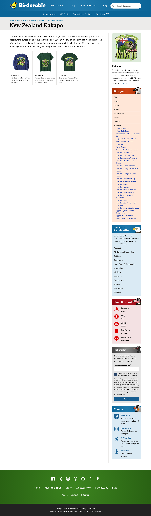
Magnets (117, 276)
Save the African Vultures (125, 152)
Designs (25, 20)
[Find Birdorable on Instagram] (68, 479)
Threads (125, 450)
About (65, 494)
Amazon (16, 75)
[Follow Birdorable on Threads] (75, 479)
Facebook (125, 415)
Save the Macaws (122, 187)
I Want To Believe (122, 131)
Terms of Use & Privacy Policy (90, 511)
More (125, 83)
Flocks (116, 117)
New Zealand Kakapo (55, 20)
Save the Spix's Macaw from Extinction (126, 204)
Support (117, 125)
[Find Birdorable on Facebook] (53, 479)
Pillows (117, 284)
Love (116, 101)
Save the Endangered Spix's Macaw (126, 174)
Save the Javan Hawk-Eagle (126, 181)
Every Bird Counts (122, 128)
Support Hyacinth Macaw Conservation (125, 212)
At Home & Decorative (124, 252)
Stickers (117, 292)
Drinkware (118, 260)
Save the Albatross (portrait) (126, 158)
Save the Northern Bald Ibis (126, 189)
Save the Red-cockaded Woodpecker (124, 196)
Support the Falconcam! (125, 216)
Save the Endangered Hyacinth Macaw (127, 169)
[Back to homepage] (33, 5)
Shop (72, 5)
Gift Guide (64, 14)
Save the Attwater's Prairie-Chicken (126, 162)
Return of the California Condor (127, 150)
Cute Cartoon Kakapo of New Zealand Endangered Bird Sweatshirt (20, 80)
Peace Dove (120, 144)
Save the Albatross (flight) (125, 155)
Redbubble (126, 337)
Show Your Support (38, 20)
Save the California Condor (125, 166)
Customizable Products (82, 14)
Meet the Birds (57, 5)
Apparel (117, 248)
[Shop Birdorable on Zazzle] (83, 479)
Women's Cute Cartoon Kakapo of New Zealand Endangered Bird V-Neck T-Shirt (45, 80)
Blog (104, 5)
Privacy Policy (121, 394)
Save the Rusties (122, 200)
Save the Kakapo (122, 184)
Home (12, 20)
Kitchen (117, 272)
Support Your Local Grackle (126, 218)
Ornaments (118, 280)
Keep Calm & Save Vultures (126, 139)
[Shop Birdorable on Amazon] (90, 479)
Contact (74, 494)
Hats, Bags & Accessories (125, 264)
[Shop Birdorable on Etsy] (98, 479)
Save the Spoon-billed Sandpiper (128, 208)
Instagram (126, 428)
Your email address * (122, 365)
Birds (116, 97)
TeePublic (125, 330)
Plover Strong (121, 147)
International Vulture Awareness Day (128, 135)
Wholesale (102, 14)
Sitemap (85, 494)
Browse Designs (49, 14)
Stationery (118, 288)
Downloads (89, 5)
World (116, 109)
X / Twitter (126, 438)
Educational (119, 113)
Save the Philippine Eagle (125, 192)
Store (69, 487)
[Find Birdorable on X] (60, 479)
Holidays (117, 121)
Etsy (123, 315)
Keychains (118, 268)
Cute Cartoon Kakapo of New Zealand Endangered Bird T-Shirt (68, 80)
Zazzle (124, 322)
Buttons (117, 256)
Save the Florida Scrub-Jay (125, 178)
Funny (116, 105)
